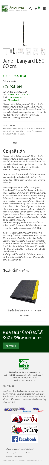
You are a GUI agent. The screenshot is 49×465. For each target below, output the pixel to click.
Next (44, 299)
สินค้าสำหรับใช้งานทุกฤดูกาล (18, 128)
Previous (5, 299)
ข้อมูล (15, 143)
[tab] (15, 143)
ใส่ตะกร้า (24, 319)
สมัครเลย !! (11, 345)
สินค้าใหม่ (32, 128)
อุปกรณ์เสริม (21, 134)
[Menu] (44, 9)
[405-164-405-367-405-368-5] (24, 34)
